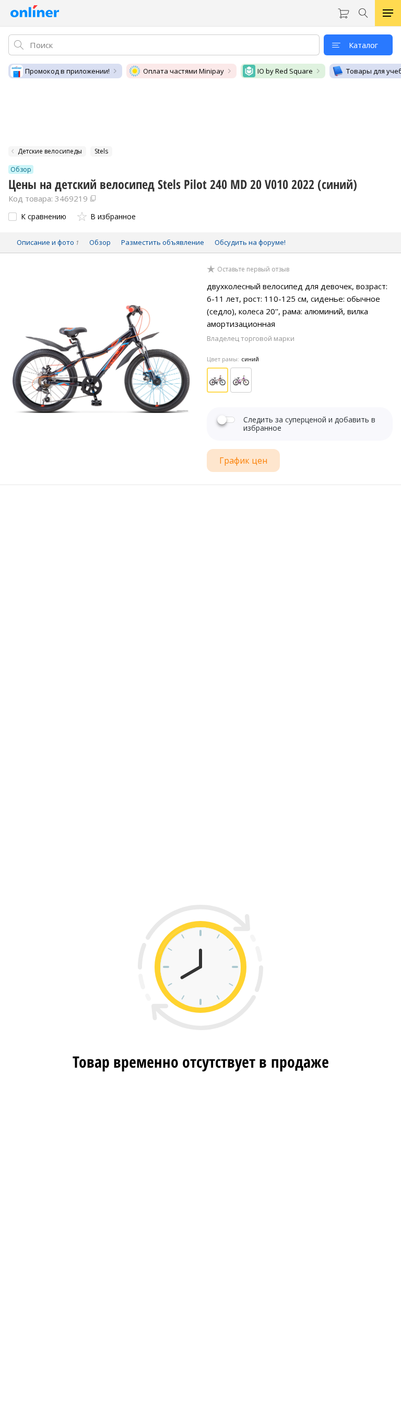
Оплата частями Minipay (183, 71)
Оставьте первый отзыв (253, 269)
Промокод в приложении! (67, 71)
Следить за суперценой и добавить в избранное (309, 424)
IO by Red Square (285, 71)
